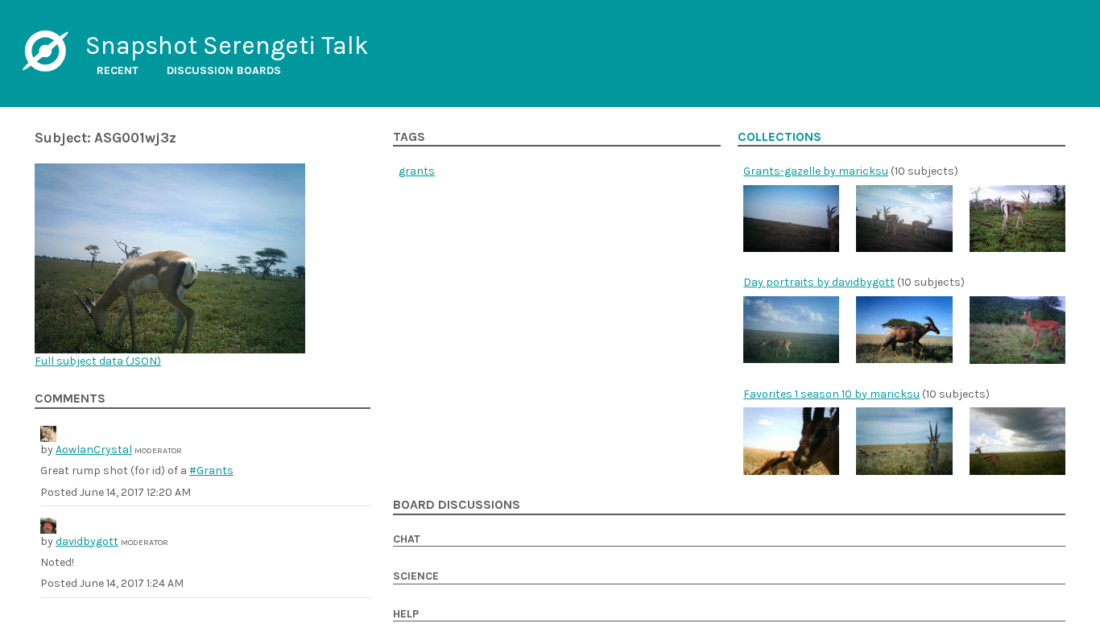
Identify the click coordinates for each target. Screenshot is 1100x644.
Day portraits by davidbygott (819, 282)
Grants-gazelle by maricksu (815, 171)
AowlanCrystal (94, 449)
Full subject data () (98, 361)
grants (417, 171)
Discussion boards (224, 70)
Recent (118, 70)
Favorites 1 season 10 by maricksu (831, 394)
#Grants (211, 470)
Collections (779, 137)
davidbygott (87, 541)
